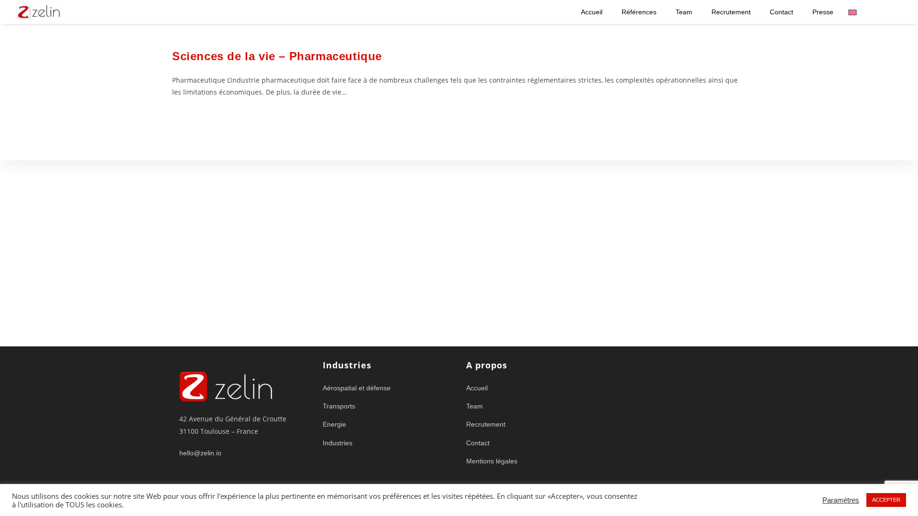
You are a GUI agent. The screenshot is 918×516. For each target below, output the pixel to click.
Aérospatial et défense (357, 388)
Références (639, 12)
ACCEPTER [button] (886, 500)
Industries (337, 443)
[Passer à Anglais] (852, 12)
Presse (822, 12)
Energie (334, 424)
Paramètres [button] (840, 500)
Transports (339, 406)
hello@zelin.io (200, 453)
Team (684, 12)
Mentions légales (491, 461)
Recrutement (731, 12)
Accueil (591, 12)
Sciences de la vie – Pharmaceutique (277, 56)
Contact (781, 12)
